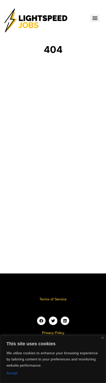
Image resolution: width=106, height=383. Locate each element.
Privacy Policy (53, 333)
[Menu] (95, 18)
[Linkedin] (65, 321)
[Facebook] (41, 321)
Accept (11, 373)
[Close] (102, 338)
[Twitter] (53, 321)
